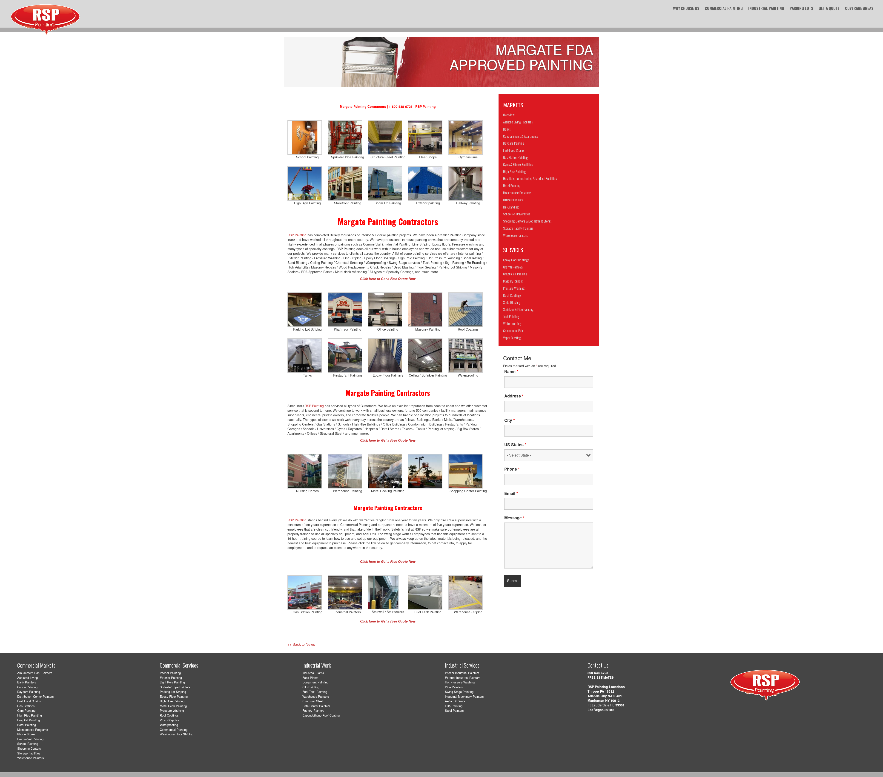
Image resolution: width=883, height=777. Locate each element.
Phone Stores (26, 734)
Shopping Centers (29, 748)
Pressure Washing (172, 710)
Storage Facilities (28, 753)
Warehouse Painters (30, 758)
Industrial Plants (313, 673)
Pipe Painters (454, 687)
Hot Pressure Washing (460, 682)
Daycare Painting (28, 691)
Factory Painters (313, 710)
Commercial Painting (173, 729)
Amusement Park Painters (34, 673)
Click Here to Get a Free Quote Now (388, 561)
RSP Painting (297, 235)
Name (511, 371)
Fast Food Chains (29, 701)
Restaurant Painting (30, 739)
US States (515, 444)
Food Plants (310, 677)
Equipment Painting (315, 682)
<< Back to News (301, 644)
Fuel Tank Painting (314, 691)
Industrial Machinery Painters (464, 696)
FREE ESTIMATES (601, 677)
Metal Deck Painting (173, 706)
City (509, 420)
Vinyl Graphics (169, 720)
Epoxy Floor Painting (174, 696)
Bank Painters (26, 682)
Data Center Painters (316, 706)
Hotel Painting (26, 725)
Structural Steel (312, 701)
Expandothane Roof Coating (321, 715)
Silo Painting (310, 687)
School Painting (27, 743)
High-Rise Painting (29, 715)
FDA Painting (453, 706)
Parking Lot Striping (173, 691)
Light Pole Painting (172, 682)
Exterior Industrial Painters (462, 677)
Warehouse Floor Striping (176, 734)
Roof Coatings (169, 715)
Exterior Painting (171, 677)
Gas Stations (26, 706)
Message (514, 517)
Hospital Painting (28, 720)
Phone (512, 469)
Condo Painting (27, 687)
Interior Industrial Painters (462, 673)
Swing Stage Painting (459, 691)
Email (511, 493)
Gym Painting (26, 710)
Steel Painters (454, 710)
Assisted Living (27, 677)
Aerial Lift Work (455, 701)
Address (514, 396)
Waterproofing (169, 725)
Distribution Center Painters (35, 696)
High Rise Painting (172, 701)
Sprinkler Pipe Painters (175, 687)
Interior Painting (170, 673)
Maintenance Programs (32, 729)
